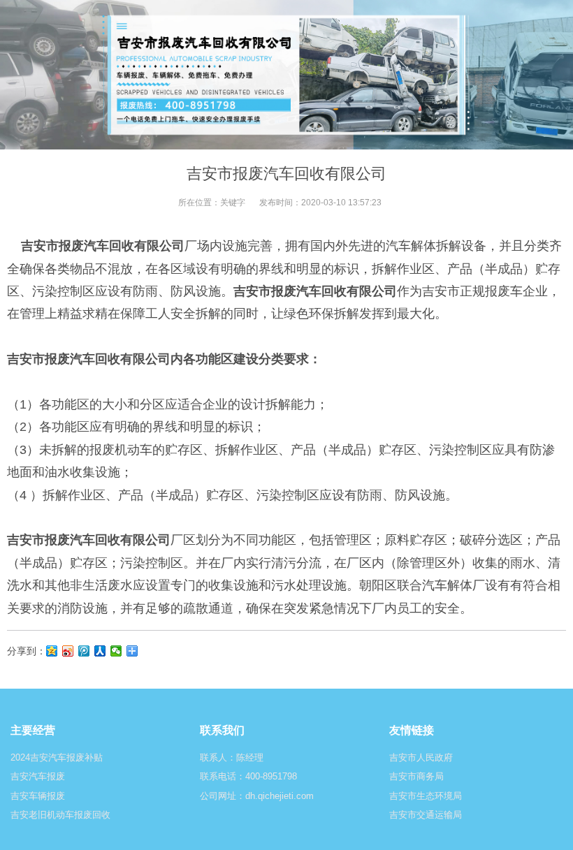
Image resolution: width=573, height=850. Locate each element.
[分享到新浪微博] (68, 651)
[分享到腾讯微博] (84, 651)
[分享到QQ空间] (52, 651)
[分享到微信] (116, 651)
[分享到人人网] (100, 651)
